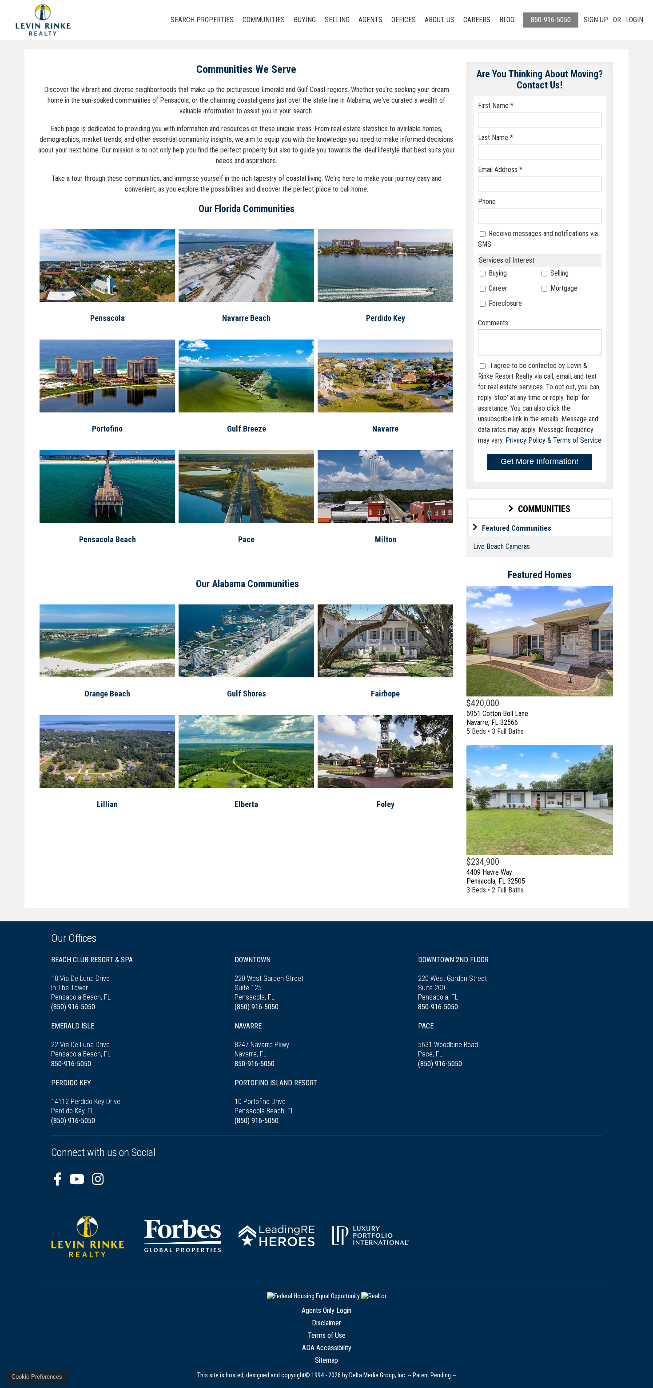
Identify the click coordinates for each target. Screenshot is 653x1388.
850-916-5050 (551, 20)
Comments (493, 323)
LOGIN (634, 20)
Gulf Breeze (246, 428)
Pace (246, 539)
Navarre (385, 428)
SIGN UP (596, 20)
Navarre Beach (246, 318)
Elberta (246, 804)
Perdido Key (385, 318)
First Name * (496, 105)
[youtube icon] (78, 1179)
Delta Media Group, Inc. (377, 1375)
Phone (487, 201)
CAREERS (476, 20)
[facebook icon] (59, 1179)
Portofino (107, 428)
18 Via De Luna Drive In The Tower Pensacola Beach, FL (92, 978)
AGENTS (370, 20)
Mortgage (563, 288)
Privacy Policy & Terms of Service (553, 440)
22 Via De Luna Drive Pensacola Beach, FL (81, 1040)
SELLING (337, 20)
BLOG (506, 20)
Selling (559, 273)
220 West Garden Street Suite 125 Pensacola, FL (269, 978)
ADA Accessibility (326, 1348)
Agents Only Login (326, 1310)
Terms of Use (327, 1335)
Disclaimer (326, 1323)
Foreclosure (504, 303)
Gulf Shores (246, 693)
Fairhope (385, 693)
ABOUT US (439, 20)
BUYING (305, 20)
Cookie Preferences (37, 1376)
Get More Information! (539, 461)
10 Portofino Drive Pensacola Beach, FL (276, 1097)
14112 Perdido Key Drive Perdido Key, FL (85, 1097)
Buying (497, 273)
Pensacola (107, 318)
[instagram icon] (98, 1179)
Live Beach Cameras (501, 546)
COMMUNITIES (264, 20)
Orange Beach (107, 693)
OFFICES (403, 20)
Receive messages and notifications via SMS (538, 238)
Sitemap (326, 1360)
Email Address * (500, 169)
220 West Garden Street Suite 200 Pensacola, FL (453, 978)
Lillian (107, 804)
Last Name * (495, 137)
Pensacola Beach (107, 539)
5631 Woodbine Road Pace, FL (448, 1040)
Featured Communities (516, 528)
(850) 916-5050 (73, 1007)
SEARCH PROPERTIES (202, 20)
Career (497, 288)
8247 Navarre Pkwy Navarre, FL (262, 1040)
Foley (385, 804)
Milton (385, 539)
